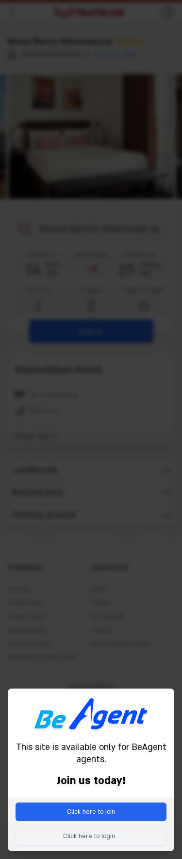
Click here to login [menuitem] (89, 836)
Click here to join (91, 812)
